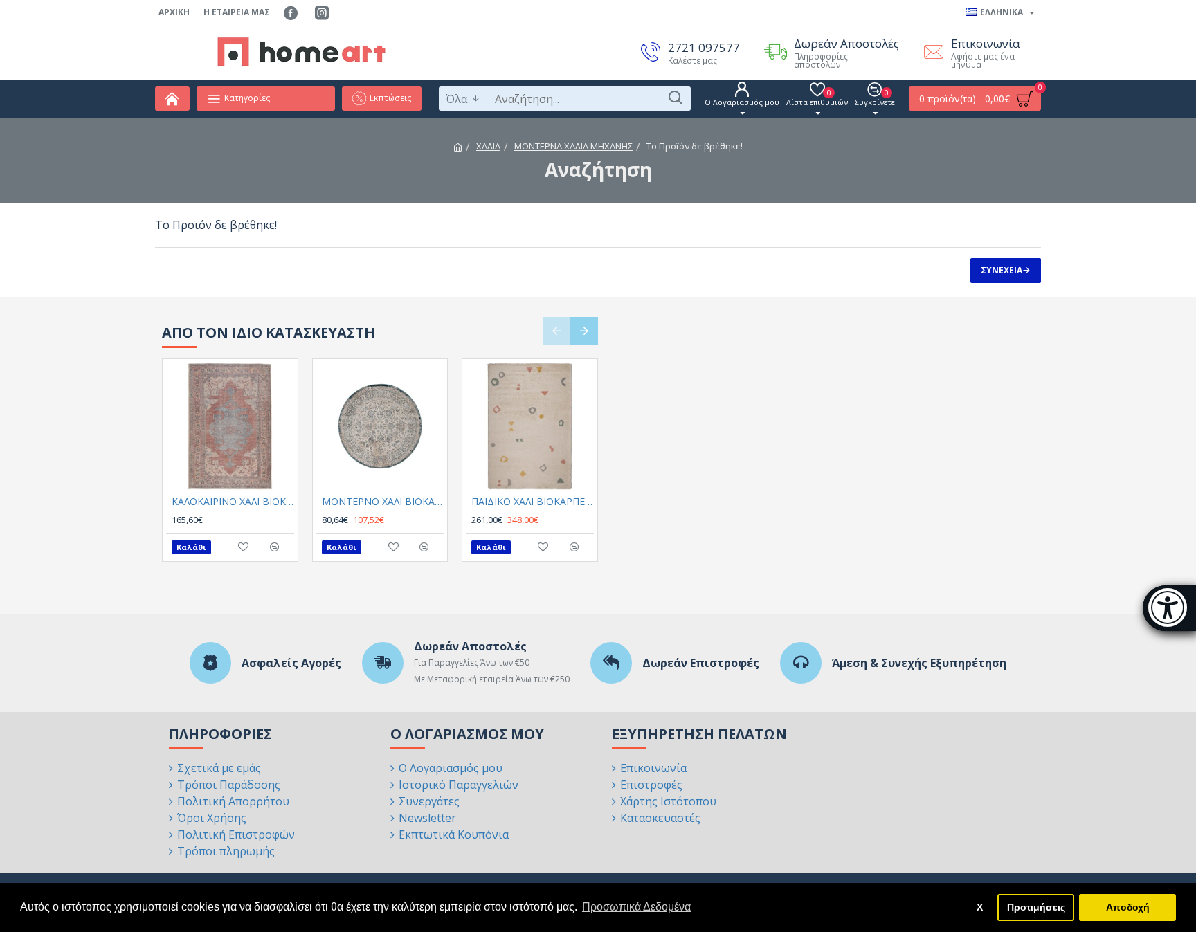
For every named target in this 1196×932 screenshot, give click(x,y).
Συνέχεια (1001, 270)
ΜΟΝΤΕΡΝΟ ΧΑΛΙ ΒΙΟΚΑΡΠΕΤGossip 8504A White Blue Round (383, 501)
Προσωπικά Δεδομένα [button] (636, 907)
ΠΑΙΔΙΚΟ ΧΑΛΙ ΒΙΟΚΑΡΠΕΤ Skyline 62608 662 (532, 501)
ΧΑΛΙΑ (488, 146)
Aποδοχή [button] (1128, 907)
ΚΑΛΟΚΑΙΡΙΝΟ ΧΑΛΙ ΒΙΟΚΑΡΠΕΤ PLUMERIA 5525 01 (233, 501)
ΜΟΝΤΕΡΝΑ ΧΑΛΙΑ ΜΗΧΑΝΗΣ (573, 146)
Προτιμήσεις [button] (1036, 907)
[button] (556, 331)
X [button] (980, 907)
